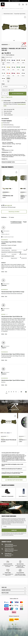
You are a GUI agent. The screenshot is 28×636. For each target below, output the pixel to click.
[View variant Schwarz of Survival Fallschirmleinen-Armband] (24, 188)
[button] (6, 392)
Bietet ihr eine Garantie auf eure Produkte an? (12, 468)
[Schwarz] (23, 73)
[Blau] (13, 60)
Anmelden (14, 530)
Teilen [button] (6, 271)
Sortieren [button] (4, 217)
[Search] (2, 8)
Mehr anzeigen (23, 402)
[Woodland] (8, 78)
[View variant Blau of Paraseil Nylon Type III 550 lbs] (8, 433)
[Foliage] (3, 67)
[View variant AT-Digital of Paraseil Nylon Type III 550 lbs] (5, 433)
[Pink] (13, 73)
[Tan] (3, 78)
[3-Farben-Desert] (3, 60)
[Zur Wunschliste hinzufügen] (25, 17)
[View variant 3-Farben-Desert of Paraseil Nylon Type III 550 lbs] (2, 433)
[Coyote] (23, 60)
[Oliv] (3, 73)
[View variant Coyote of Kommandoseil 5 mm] (3, 188)
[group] (14, 205)
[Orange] (8, 73)
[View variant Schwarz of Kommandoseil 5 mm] (10, 188)
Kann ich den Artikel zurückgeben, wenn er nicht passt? (12, 465)
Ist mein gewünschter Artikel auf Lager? (11, 452)
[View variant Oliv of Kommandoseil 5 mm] (6, 188)
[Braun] (18, 60)
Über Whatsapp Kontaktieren (15, 479)
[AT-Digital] (8, 60)
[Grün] (18, 67)
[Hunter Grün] (23, 67)
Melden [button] (2, 271)
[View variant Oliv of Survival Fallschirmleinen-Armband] (21, 188)
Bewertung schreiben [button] (14, 211)
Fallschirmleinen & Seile (8, 13)
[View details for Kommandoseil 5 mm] (10, 178)
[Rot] (18, 73)
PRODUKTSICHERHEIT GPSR (8, 162)
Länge (3, 83)
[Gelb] (8, 67)
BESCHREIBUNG (5, 118)
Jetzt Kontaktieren (14, 476)
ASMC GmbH (18, 629)
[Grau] (13, 67)
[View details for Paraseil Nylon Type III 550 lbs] (9, 422)
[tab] (16, 222)
